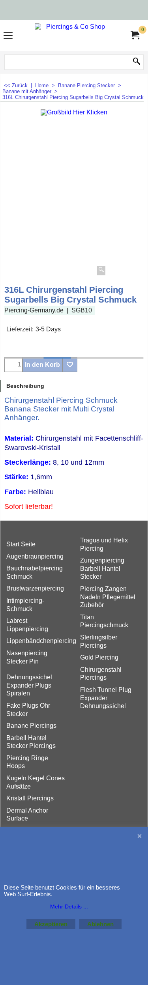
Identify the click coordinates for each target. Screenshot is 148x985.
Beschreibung (25, 386)
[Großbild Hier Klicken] (74, 193)
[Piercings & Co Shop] (72, 35)
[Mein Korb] (135, 35)
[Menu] (8, 36)
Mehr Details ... (69, 906)
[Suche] (136, 62)
